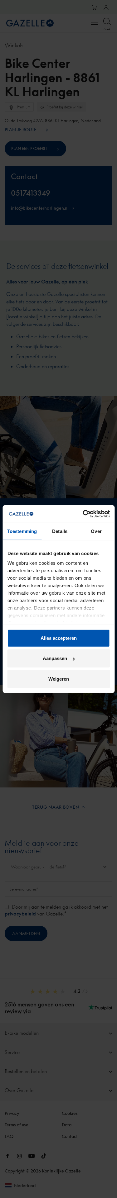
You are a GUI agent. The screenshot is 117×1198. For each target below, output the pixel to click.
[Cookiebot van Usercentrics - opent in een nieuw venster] (83, 514)
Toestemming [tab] (22, 531)
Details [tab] (59, 531)
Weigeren (58, 678)
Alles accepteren (59, 637)
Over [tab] (96, 531)
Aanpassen (55, 658)
